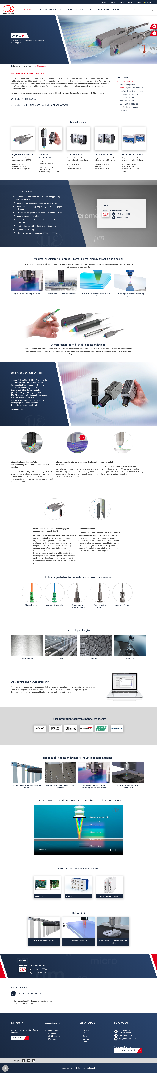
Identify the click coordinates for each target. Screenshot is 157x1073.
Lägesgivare (53, 1030)
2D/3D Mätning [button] (66, 10)
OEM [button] (91, 10)
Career (85, 1036)
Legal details (67, 1068)
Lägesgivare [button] (30, 10)
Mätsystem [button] (81, 10)
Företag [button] (112, 2)
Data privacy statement (85, 1068)
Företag (86, 1033)
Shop (139, 2)
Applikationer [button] (103, 10)
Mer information (17, 409)
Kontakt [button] (116, 10)
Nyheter (86, 1030)
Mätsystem (52, 1039)
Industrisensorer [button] (47, 10)
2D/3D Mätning (54, 1036)
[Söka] (152, 10)
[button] (5, 1068)
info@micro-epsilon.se (128, 1039)
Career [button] (122, 2)
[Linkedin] (33, 1060)
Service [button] (130, 2)
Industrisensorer (54, 1033)
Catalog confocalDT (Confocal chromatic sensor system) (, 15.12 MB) (33, 1002)
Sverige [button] (149, 2)
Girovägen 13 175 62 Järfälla (125, 1031)
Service (86, 1039)
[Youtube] (28, 1060)
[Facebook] (23, 1060)
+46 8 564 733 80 (123, 214)
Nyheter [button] (103, 2)
